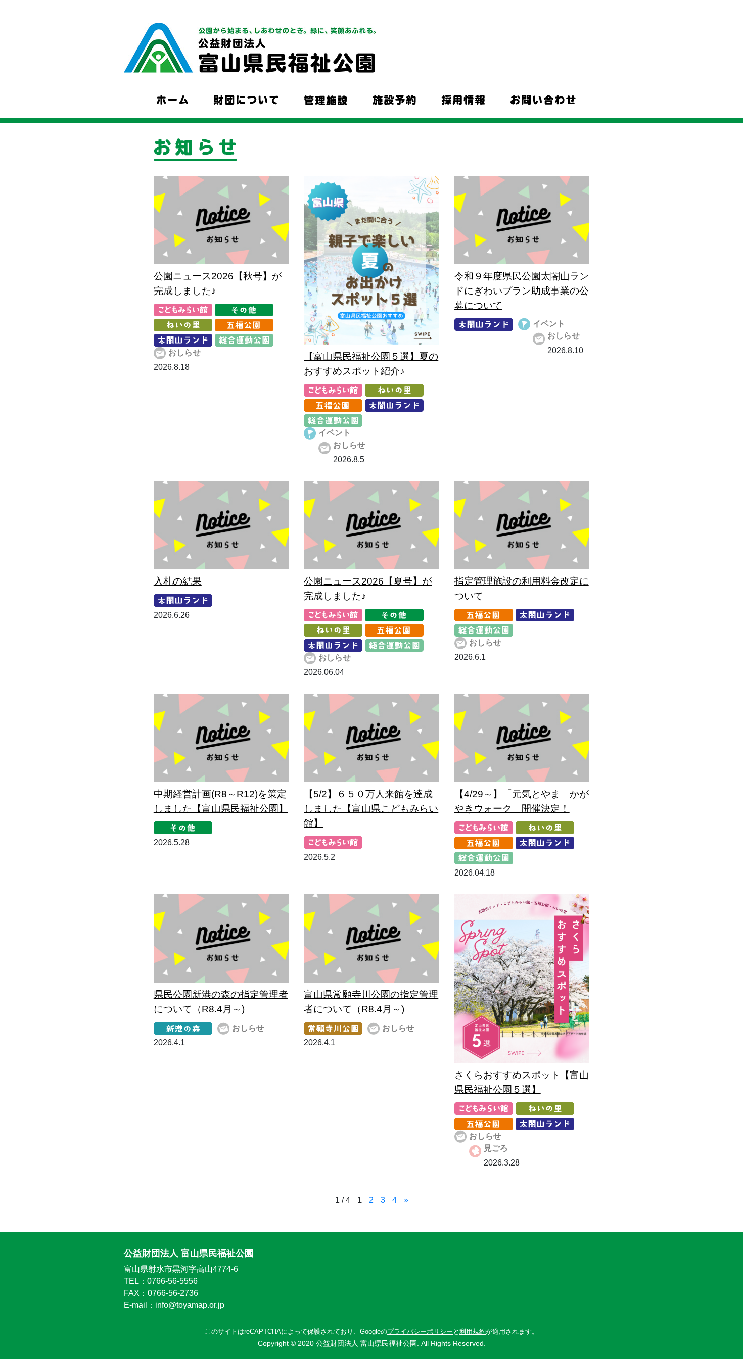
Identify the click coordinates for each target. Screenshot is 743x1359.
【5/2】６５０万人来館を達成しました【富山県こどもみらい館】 (371, 809)
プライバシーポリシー (420, 1331)
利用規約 (472, 1331)
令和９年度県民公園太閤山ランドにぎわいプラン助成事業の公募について (521, 291)
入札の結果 (178, 581)
